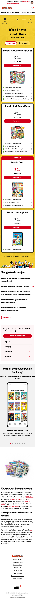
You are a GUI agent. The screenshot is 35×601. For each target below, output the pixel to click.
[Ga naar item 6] (22, 443)
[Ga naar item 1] (10, 443)
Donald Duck (11, 43)
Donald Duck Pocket (13, 506)
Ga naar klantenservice (17, 336)
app (31, 530)
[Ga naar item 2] (12, 443)
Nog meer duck (23, 43)
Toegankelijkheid (17, 570)
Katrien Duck (29, 497)
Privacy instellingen (17, 578)
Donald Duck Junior (17, 559)
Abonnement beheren (13, 3)
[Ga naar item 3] (15, 443)
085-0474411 (26, 1)
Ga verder (16, 65)
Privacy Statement (17, 573)
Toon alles (6, 317)
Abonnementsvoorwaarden (17, 576)
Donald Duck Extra (15, 499)
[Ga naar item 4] (17, 443)
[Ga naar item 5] (19, 443)
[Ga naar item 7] (24, 443)
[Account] (32, 7)
